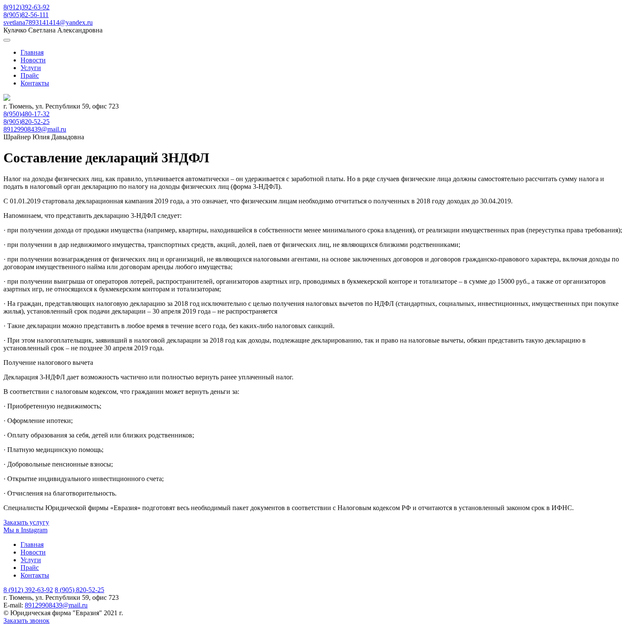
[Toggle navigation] (6, 40)
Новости (33, 60)
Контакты (35, 83)
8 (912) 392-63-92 (28, 589)
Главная (32, 52)
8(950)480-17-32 (26, 113)
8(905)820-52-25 (26, 121)
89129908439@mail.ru (34, 129)
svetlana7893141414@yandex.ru (48, 22)
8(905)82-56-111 (26, 14)
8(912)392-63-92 (26, 7)
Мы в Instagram (25, 530)
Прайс (30, 75)
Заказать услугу (26, 522)
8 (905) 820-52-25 (79, 589)
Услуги (31, 67)
